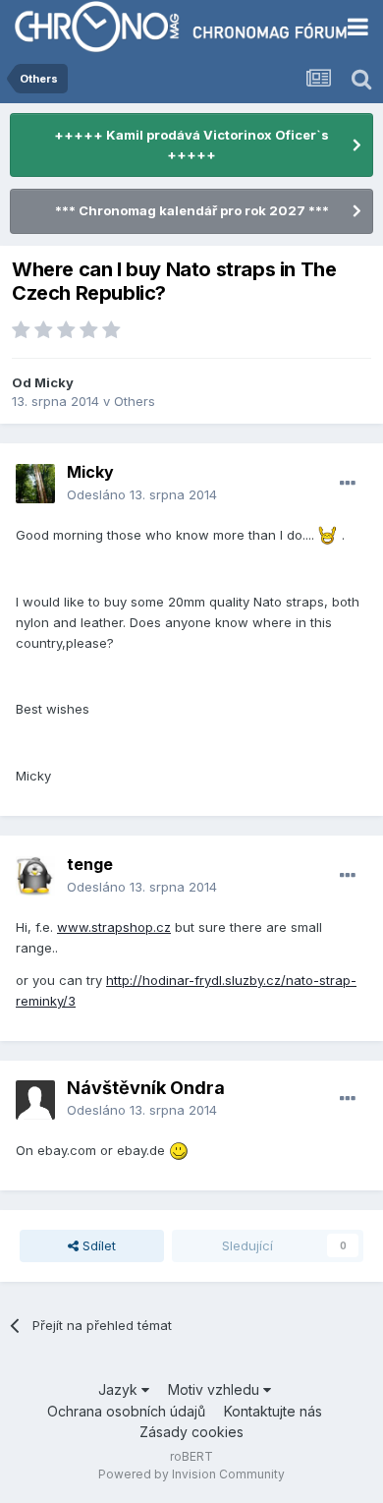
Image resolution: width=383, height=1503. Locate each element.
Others (134, 401)
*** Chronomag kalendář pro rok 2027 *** (192, 210)
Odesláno (142, 494)
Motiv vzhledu (215, 1389)
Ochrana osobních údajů (126, 1411)
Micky (54, 382)
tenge (90, 864)
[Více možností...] (347, 483)
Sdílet (97, 1245)
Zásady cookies (191, 1431)
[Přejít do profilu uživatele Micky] (35, 483)
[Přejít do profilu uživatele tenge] (35, 876)
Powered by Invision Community (191, 1474)
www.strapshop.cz (114, 927)
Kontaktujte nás (273, 1411)
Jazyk (119, 1389)
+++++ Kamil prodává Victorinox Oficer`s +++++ (191, 144)
